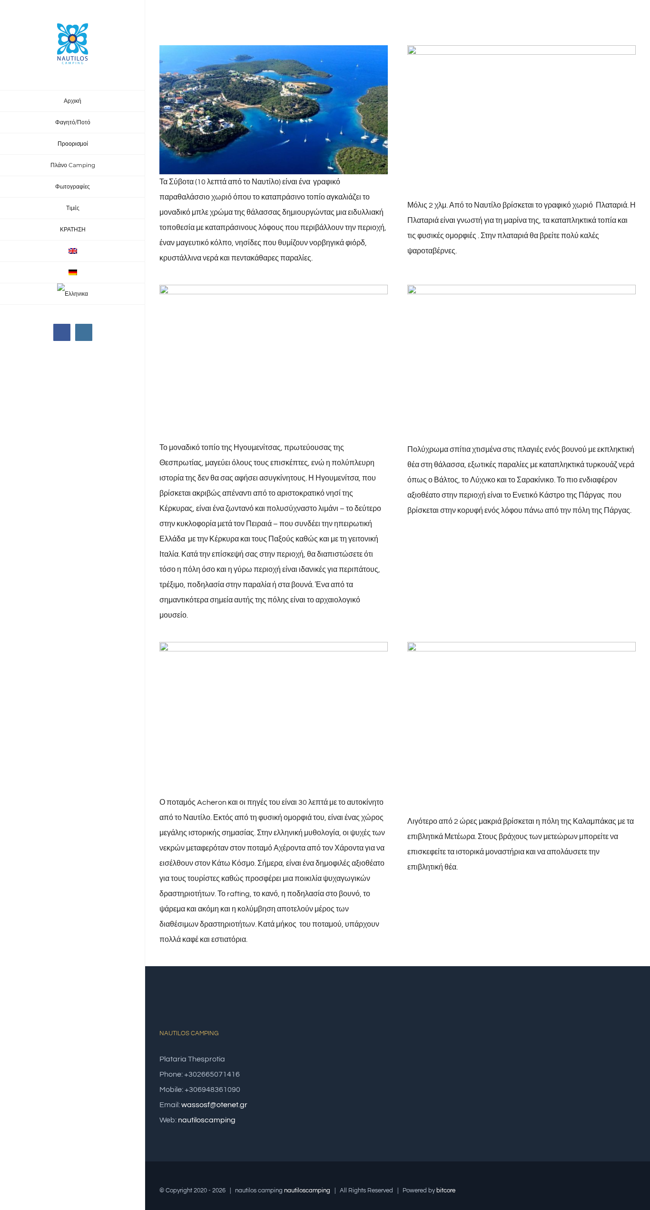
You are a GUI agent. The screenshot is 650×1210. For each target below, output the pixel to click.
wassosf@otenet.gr (214, 1105)
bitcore (445, 1190)
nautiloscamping (207, 1120)
